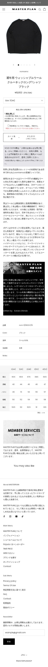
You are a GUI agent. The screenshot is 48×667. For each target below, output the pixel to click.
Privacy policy (9, 581)
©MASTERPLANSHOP (24, 661)
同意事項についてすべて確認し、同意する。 (24, 126)
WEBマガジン (9, 553)
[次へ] (34, 64)
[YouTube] (16, 516)
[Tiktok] (22, 516)
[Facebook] (4, 516)
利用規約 (7, 603)
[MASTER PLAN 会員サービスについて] (24, 432)
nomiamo (24, 71)
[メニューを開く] (3, 9)
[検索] (40, 9)
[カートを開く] (44, 9)
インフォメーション (11, 535)
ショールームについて (12, 540)
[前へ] (13, 64)
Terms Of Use (9, 585)
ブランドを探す (9, 557)
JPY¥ (23, 655)
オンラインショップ (11, 562)
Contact (7, 566)
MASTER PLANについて (12, 531)
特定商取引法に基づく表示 (14, 589)
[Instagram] (10, 516)
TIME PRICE (8, 548)
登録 (9, 641)
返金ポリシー (8, 607)
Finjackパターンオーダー (14, 544)
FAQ (5, 594)
